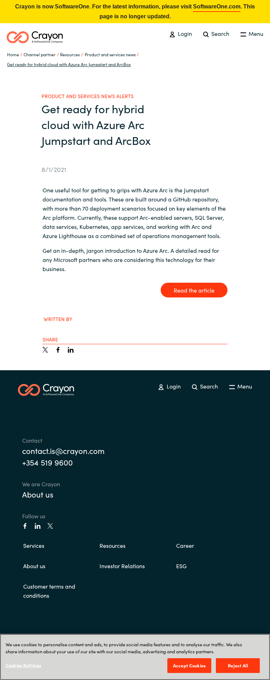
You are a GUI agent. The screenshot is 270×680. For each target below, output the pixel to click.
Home (13, 54)
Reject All (238, 665)
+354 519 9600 (47, 462)
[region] (135, 657)
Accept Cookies (189, 665)
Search (219, 33)
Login (184, 33)
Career (185, 545)
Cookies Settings (23, 665)
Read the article (194, 290)
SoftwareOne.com (216, 6)
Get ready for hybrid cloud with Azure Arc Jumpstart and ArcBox (69, 64)
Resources (112, 545)
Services (33, 545)
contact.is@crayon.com (63, 450)
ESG (181, 566)
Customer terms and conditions (49, 590)
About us (37, 494)
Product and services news (110, 54)
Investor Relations (122, 566)
